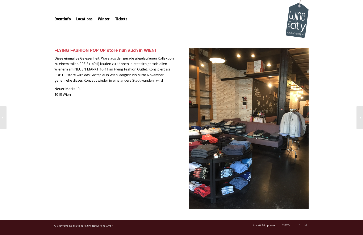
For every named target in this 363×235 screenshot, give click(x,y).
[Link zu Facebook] (299, 225)
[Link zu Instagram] (305, 225)
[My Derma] (3, 117)
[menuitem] (63, 19)
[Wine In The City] (297, 19)
